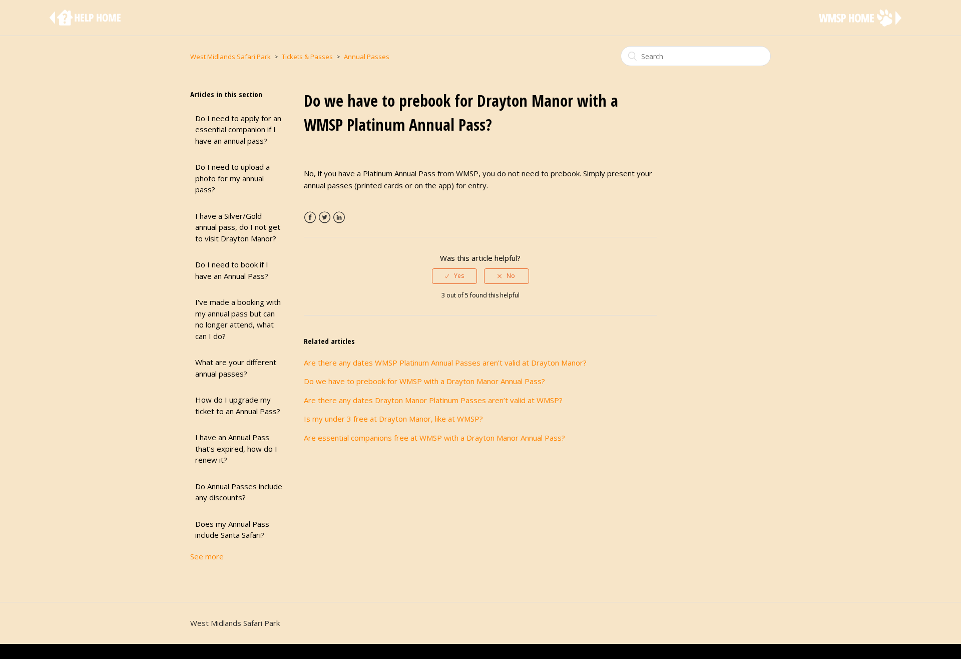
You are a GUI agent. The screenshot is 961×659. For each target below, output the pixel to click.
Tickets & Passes (307, 56)
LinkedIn (339, 217)
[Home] (87, 23)
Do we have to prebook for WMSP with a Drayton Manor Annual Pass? (424, 381)
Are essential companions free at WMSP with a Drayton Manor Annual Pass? (434, 438)
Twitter (324, 217)
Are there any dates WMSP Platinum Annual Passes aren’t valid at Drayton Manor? (445, 363)
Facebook (310, 217)
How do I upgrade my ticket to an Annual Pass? (237, 405)
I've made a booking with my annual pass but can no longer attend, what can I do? (238, 319)
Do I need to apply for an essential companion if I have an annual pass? (238, 129)
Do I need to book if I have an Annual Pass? (231, 270)
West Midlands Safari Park (230, 56)
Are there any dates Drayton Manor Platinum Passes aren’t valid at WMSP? (433, 400)
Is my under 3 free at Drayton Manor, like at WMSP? (393, 419)
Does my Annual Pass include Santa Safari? (232, 529)
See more (207, 556)
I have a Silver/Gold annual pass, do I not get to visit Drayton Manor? (237, 227)
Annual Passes (366, 56)
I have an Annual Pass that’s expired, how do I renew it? (236, 448)
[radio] (454, 275)
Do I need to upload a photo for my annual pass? (232, 178)
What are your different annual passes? (235, 368)
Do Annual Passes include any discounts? (238, 492)
